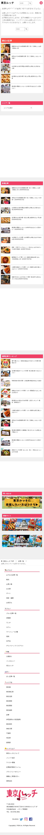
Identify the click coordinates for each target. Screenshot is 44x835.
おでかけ (9, 570)
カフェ (8, 627)
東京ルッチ (7, 2)
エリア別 (9, 682)
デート (8, 593)
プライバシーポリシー (13, 772)
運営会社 (9, 781)
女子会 (8, 641)
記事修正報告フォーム (13, 767)
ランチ (8, 622)
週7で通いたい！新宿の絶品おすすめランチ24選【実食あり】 (26, 361)
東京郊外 (9, 724)
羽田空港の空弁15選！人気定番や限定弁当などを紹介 (26, 380)
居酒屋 (8, 618)
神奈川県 (9, 728)
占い (7, 672)
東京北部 (9, 696)
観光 (7, 579)
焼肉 (7, 636)
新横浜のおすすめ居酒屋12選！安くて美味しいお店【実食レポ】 (26, 47)
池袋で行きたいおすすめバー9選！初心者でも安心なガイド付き (26, 278)
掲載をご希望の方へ (12, 776)
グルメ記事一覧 (11, 613)
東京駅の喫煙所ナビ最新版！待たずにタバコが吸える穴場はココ (26, 431)
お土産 (8, 589)
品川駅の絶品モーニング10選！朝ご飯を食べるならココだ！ (26, 371)
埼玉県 (8, 738)
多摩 (7, 715)
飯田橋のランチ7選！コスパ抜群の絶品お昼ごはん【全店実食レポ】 (25, 258)
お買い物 (9, 584)
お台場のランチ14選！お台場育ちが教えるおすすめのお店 (26, 238)
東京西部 (9, 705)
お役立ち (9, 602)
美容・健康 (10, 598)
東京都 (8, 687)
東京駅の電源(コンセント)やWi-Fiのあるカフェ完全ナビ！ (26, 87)
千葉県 (8, 733)
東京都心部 (10, 692)
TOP (8, 561)
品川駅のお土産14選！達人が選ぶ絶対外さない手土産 (26, 77)
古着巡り (9, 656)
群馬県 (8, 742)
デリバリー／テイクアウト (15, 645)
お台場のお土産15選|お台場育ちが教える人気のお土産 (26, 67)
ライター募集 (10, 762)
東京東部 (9, 701)
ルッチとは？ (10, 748)
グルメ (8, 608)
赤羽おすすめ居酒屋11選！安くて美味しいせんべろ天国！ (26, 57)
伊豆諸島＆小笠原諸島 (13, 719)
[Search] (30, 3)
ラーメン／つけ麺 (12, 632)
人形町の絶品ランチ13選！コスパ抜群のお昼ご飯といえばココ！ (26, 268)
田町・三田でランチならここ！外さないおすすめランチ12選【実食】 (26, 248)
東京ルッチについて (12, 753)
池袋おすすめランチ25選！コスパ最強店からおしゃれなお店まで (26, 391)
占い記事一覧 (10, 676)
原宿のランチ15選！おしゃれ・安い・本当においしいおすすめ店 (26, 451)
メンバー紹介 (10, 758)
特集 (7, 652)
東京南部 (9, 710)
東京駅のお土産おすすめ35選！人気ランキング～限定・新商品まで (26, 401)
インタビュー (10, 661)
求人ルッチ (10, 665)
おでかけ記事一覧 (12, 575)
